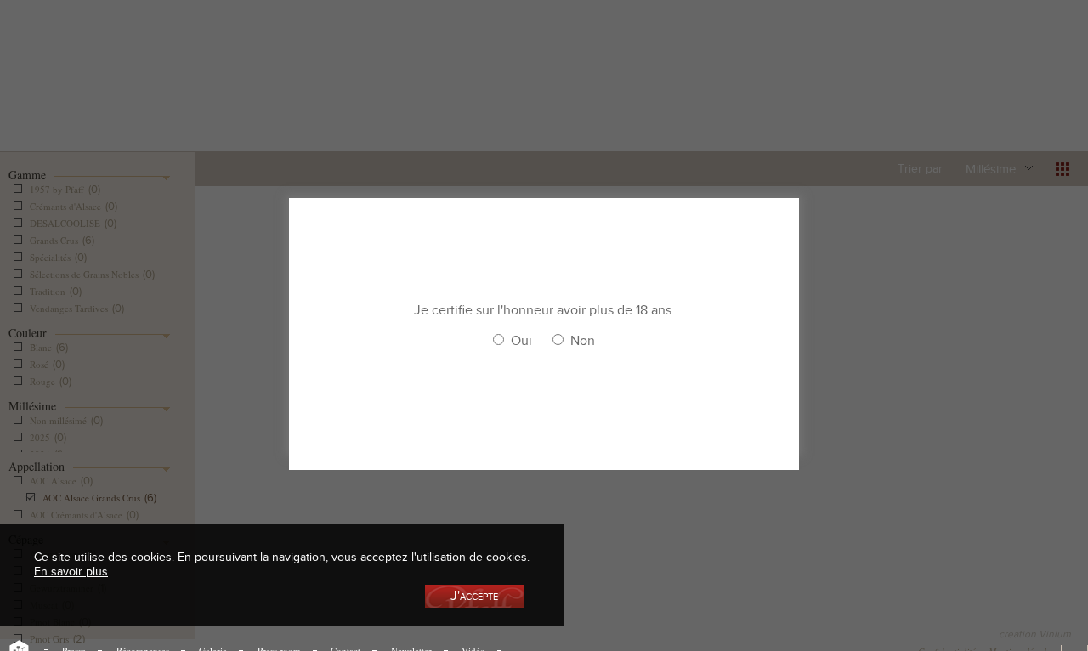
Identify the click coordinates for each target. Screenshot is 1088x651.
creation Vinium (1035, 634)
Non (582, 340)
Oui (521, 340)
